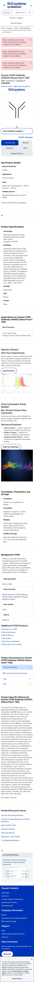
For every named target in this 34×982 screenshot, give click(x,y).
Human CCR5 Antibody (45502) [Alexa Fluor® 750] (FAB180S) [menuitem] (16, 31)
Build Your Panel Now (11, 447)
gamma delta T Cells (8, 825)
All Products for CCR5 (9, 629)
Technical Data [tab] (10, 143)
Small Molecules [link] (7, 906)
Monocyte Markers (7, 833)
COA (4, 679)
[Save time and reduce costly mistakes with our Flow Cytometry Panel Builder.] (17, 465)
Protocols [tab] (9, 148)
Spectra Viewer (9, 371)
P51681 (4, 620)
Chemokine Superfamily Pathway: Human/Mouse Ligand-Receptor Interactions (15, 862)
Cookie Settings (17, 978)
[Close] (30, 39)
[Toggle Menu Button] (4, 5)
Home (3, 28)
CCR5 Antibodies (25, 28)
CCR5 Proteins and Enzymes (11, 644)
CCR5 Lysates (6, 638)
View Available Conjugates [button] (13, 131)
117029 (4, 597)
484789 (16, 597)
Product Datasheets (10, 667)
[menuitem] (3, 28)
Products (9, 28)
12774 (17, 594)
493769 (5, 599)
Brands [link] (4, 915)
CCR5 (16, 28)
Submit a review (7, 86)
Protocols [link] (5, 937)
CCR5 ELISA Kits (7, 635)
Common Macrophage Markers (12, 815)
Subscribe (7, 954)
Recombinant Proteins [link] (9, 902)
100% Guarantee (26, 137)
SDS (4, 684)
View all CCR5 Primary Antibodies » (14, 203)
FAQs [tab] (25, 148)
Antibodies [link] (5, 893)
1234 (3, 594)
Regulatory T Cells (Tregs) (10, 837)
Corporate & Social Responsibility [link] (13, 918)
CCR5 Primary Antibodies (10, 641)
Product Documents (23, 86)
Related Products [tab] (17, 153)
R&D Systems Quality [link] (9, 921)
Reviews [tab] (26, 143)
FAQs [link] (3, 931)
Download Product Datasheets (16, 673)
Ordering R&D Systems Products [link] (13, 934)
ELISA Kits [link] (5, 896)
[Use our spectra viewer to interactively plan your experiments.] (17, 383)
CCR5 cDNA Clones (8, 632)
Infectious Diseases (8, 829)
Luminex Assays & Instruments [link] (12, 899)
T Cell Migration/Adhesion (10, 840)
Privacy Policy (17, 971)
